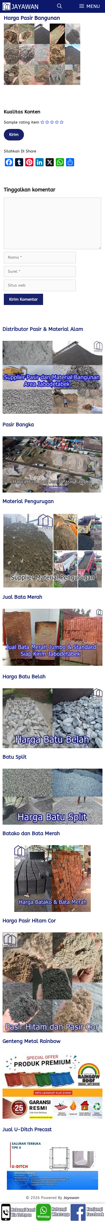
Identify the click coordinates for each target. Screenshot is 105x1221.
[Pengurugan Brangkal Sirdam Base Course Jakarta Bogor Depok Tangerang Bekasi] (52, 550)
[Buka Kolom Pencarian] (59, 6)
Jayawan (71, 1197)
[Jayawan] (23, 6)
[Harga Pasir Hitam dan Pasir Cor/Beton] (52, 982)
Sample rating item (21, 122)
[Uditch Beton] (52, 1165)
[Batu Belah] (52, 718)
